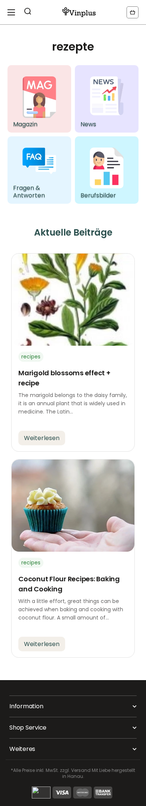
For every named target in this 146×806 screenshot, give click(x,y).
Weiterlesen (42, 438)
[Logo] (79, 12)
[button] (133, 12)
